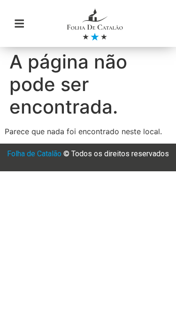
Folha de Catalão (34, 153)
